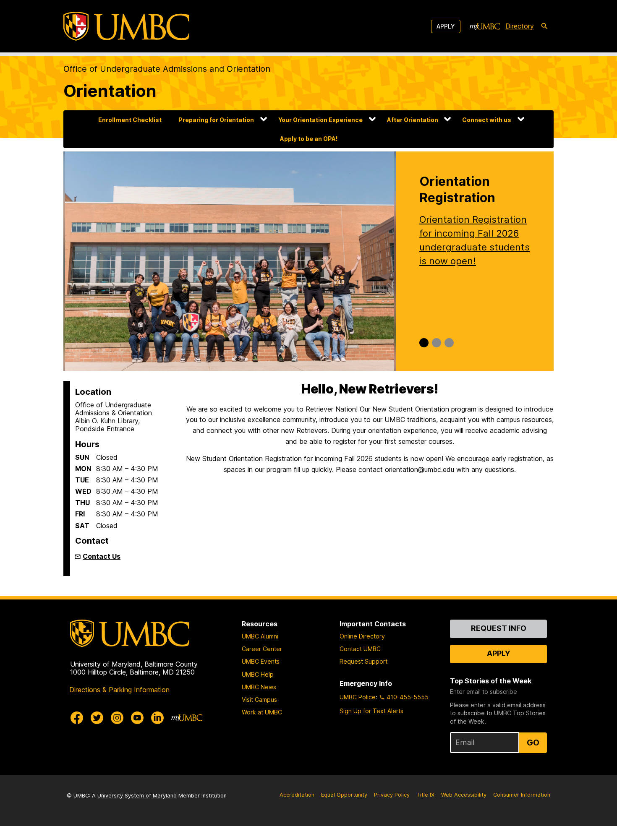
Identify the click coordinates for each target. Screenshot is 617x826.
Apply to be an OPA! (308, 138)
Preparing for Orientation (216, 119)
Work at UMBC (262, 712)
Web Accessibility (463, 795)
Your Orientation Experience (320, 119)
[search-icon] (544, 26)
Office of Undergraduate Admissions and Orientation (166, 69)
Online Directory (362, 636)
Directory (519, 26)
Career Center (262, 648)
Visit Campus (259, 699)
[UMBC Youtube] (137, 718)
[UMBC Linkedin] (157, 718)
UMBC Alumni (260, 636)
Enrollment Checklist (130, 119)
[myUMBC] (484, 26)
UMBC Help (258, 674)
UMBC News (259, 687)
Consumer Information (521, 795)
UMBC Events (261, 661)
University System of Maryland (137, 795)
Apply (446, 26)
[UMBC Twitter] (97, 718)
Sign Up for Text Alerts (371, 710)
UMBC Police (358, 697)
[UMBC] (126, 26)
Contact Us (101, 556)
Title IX (425, 795)
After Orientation (412, 119)
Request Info (498, 628)
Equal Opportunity (344, 795)
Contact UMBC (360, 648)
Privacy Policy (392, 795)
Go (533, 742)
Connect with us (486, 119)
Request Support (363, 661)
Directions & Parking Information (119, 689)
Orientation (110, 91)
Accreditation (297, 795)
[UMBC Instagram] (117, 718)
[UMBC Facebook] (77, 718)
